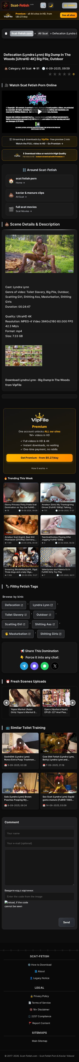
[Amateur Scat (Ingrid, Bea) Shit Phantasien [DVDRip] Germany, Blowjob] (21, 525)
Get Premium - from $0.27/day (39, 457)
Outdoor (42, 614)
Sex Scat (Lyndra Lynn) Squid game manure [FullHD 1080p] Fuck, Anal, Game (58, 798)
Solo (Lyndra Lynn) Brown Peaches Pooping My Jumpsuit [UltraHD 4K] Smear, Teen (17, 798)
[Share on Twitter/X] (55, 666)
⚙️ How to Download (39, 964)
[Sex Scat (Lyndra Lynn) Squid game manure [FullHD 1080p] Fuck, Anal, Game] (58, 783)
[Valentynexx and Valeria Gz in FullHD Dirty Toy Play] (58, 557)
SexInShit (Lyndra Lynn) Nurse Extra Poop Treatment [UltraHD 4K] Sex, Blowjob (19, 758)
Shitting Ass (43, 624)
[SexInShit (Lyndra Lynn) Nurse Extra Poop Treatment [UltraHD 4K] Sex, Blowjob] (20, 743)
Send (66, 922)
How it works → (39, 468)
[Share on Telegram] (24, 666)
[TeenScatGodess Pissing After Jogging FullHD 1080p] (58, 525)
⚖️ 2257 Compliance (39, 1016)
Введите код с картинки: (19, 890)
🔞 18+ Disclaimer (39, 1009)
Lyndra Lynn (41, 605)
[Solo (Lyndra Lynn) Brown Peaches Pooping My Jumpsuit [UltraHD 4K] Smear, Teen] (20, 783)
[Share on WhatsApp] (45, 666)
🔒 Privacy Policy (39, 996)
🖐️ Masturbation (16, 634)
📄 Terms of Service (39, 1002)
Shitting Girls (49, 634)
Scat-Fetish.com (21, 33)
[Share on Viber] (34, 666)
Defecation (12, 605)
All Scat (43, 33)
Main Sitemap (39, 1040)
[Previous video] (6, 703)
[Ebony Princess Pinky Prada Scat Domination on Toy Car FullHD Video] (21, 492)
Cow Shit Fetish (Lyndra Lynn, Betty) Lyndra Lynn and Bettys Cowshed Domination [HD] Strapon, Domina (58, 758)
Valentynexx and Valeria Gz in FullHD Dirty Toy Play (56, 570)
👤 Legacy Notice (39, 978)
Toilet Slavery (14, 614)
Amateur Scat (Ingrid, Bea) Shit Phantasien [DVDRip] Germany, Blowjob (20, 538)
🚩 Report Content (39, 1023)
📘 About (39, 971)
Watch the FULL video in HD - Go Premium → (39, 143)
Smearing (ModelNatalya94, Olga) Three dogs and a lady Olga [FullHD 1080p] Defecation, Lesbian (21, 570)
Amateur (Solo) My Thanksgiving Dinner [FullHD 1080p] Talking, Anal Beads (58, 506)
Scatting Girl (13, 624)
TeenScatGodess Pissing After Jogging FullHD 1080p (56, 538)
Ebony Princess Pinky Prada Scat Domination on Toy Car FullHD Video (21, 506)
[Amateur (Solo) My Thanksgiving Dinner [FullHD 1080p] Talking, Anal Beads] (58, 492)
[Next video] (73, 703)
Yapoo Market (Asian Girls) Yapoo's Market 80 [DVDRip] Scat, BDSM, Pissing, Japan (24, 714)
